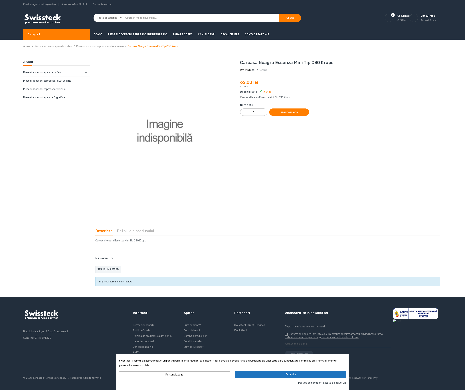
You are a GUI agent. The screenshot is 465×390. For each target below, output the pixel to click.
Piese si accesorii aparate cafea (42, 72)
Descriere (104, 231)
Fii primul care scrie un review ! (116, 281)
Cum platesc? (192, 330)
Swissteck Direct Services (249, 325)
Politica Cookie (141, 330)
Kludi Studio (241, 330)
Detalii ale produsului (135, 231)
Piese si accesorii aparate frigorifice (44, 97)
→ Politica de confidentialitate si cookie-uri (320, 382)
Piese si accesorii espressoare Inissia (44, 89)
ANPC (136, 352)
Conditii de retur (193, 341)
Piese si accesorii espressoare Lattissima (47, 80)
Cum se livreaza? (194, 346)
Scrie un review (108, 269)
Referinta (246, 70)
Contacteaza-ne (102, 4)
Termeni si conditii (143, 325)
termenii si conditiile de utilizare (340, 337)
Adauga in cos (289, 112)
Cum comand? (192, 325)
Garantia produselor (195, 336)
